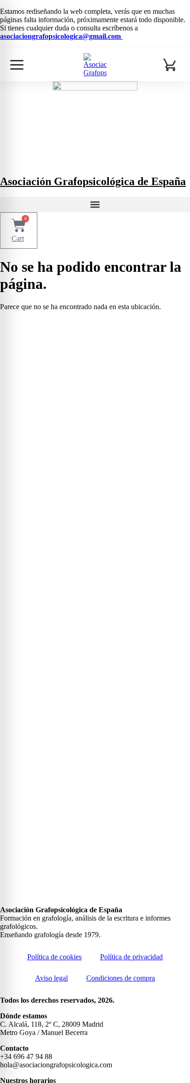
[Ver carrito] (170, 64)
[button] (95, 204)
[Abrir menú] (16, 64)
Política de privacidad (131, 957)
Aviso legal (51, 978)
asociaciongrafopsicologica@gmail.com (61, 36)
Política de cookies (54, 957)
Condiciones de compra (120, 978)
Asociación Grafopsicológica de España (93, 181)
